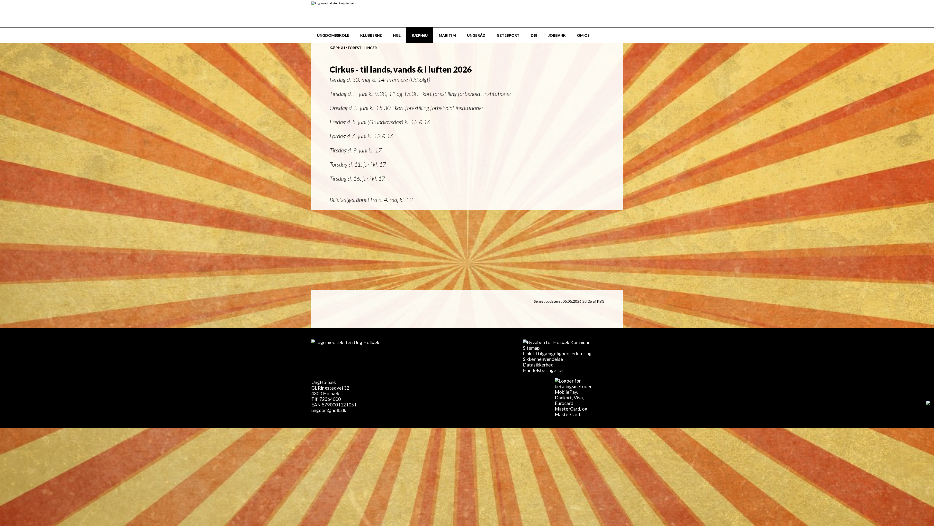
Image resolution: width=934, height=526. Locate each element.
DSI (534, 35)
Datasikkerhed (538, 364)
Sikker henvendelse (543, 359)
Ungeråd (476, 35)
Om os (583, 35)
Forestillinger (362, 48)
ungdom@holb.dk (328, 410)
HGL (397, 35)
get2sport (508, 35)
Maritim (447, 35)
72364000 (330, 399)
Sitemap (531, 348)
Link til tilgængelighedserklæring (557, 353)
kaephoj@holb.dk (397, 226)
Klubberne (371, 35)
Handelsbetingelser (543, 370)
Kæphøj (420, 35)
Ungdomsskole (333, 35)
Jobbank (557, 35)
